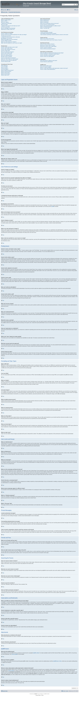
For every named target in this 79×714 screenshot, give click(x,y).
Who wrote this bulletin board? (45, 65)
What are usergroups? (44, 22)
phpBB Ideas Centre (57, 661)
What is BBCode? (4, 65)
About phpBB (14, 654)
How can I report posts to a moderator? (8, 57)
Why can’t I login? (4, 24)
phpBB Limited (36, 652)
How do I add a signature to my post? (8, 49)
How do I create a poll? (5, 50)
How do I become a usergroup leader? (47, 24)
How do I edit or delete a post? (6, 48)
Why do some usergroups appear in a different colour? (50, 25)
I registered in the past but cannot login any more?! (10, 25)
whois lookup (11, 670)
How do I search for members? (46, 47)
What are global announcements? (7, 70)
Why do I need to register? (6, 19)
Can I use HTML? (4, 66)
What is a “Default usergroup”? (46, 26)
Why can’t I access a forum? (6, 54)
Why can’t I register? (5, 22)
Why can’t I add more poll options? (7, 51)
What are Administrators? (45, 19)
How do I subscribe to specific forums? (47, 55)
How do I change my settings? (6, 33)
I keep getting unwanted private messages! (48, 33)
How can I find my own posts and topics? (48, 48)
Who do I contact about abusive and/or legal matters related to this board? (54, 68)
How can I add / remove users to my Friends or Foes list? (51, 39)
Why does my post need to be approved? (9, 60)
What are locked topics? (5, 73)
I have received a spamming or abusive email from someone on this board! (54, 34)
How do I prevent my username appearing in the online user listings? (14, 34)
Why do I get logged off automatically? (8, 28)
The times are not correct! (6, 35)
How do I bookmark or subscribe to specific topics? (49, 54)
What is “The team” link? (44, 28)
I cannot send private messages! (46, 32)
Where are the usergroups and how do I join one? (49, 23)
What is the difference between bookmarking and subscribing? (51, 52)
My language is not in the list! (6, 38)
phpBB (52, 206)
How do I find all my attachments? (46, 61)
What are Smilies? (4, 67)
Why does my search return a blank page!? (48, 46)
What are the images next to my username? (9, 39)
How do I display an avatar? (6, 40)
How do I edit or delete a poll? (6, 53)
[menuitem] (8, 10)
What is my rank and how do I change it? (8, 41)
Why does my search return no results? (47, 45)
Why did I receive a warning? (6, 56)
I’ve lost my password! (5, 26)
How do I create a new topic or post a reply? (9, 47)
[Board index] (12, 4)
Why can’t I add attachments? (6, 55)
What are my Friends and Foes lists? (47, 38)
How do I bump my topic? (6, 61)
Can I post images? (4, 69)
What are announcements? (6, 71)
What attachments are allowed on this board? (48, 60)
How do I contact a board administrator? (47, 69)
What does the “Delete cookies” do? (8, 29)
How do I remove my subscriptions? (47, 56)
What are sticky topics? (5, 72)
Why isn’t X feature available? (45, 67)
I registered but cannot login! (6, 23)
